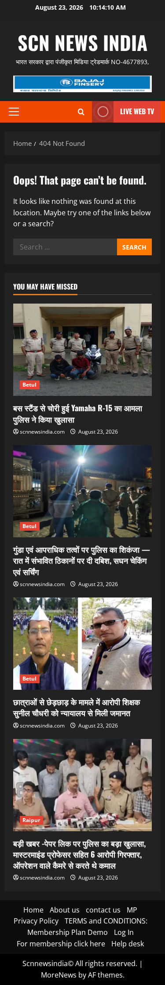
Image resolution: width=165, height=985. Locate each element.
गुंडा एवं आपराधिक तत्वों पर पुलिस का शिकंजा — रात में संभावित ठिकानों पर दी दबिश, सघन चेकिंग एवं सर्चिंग (81, 560)
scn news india (82, 42)
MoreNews (59, 975)
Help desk (127, 944)
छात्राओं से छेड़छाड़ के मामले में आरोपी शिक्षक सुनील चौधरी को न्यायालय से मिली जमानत (76, 707)
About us (65, 910)
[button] (13, 111)
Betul (29, 384)
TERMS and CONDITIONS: (106, 921)
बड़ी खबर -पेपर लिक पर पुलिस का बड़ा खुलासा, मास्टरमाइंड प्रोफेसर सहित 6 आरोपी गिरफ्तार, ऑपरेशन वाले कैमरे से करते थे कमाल (79, 854)
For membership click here (61, 944)
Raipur (31, 820)
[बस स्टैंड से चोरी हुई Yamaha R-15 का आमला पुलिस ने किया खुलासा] (82, 350)
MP (132, 910)
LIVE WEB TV (137, 111)
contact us (103, 910)
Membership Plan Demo (67, 932)
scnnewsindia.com (42, 431)
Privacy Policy (36, 921)
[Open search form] (81, 111)
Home (33, 910)
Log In (124, 932)
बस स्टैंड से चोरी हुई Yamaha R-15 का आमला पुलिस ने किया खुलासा (77, 413)
